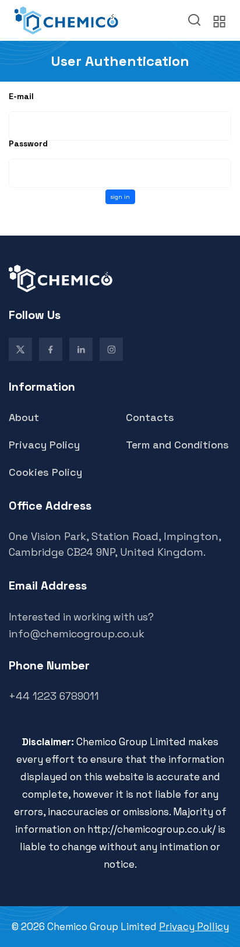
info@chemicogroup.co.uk (76, 633)
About (24, 417)
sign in (120, 197)
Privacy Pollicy (194, 926)
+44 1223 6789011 (54, 696)
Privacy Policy (44, 444)
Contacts (150, 417)
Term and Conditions (177, 444)
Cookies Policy (45, 472)
